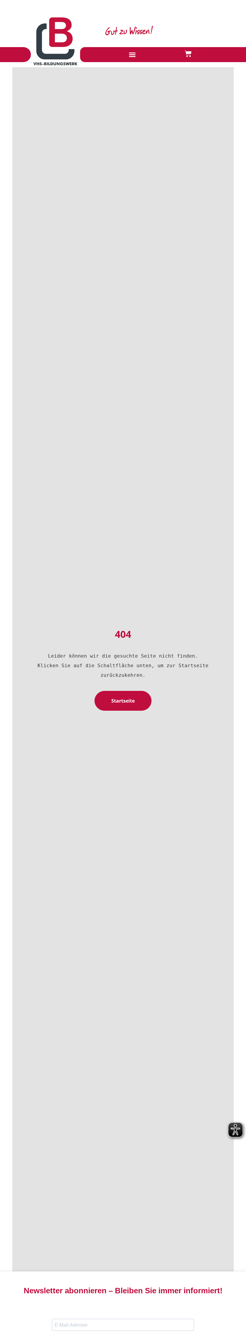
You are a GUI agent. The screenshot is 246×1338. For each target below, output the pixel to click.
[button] (132, 54)
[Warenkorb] (188, 53)
